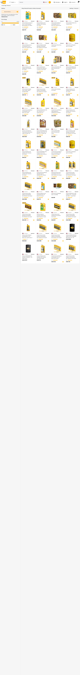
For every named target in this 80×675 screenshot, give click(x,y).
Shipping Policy (4, 16)
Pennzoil (32, 21)
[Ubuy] (3, 2)
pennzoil (32, 233)
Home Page (4, 5)
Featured (76, 8)
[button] (57, 2)
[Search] (50, 2)
